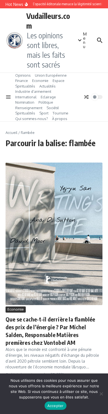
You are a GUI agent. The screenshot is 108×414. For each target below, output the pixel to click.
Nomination (24, 102)
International (26, 97)
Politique (45, 102)
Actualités (47, 86)
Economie (40, 80)
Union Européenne (51, 75)
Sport (43, 113)
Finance (21, 80)
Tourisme (60, 113)
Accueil (11, 132)
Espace (59, 80)
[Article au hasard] (86, 97)
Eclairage (48, 97)
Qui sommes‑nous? (31, 118)
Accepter (55, 405)
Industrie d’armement (33, 91)
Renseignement (28, 108)
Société (53, 108)
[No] (101, 393)
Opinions (23, 75)
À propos (59, 118)
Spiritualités (25, 86)
